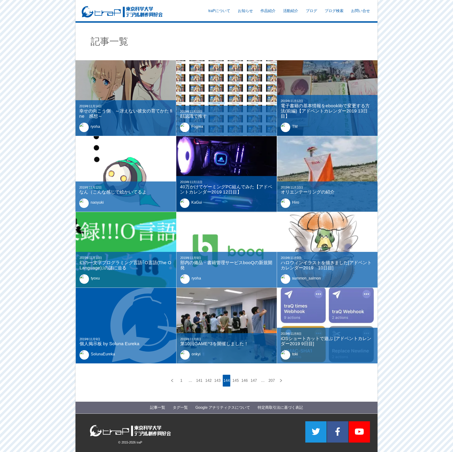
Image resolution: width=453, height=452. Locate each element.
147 (254, 381)
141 (199, 381)
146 (244, 381)
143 (217, 381)
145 (235, 381)
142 (208, 381)
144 (226, 381)
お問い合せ (360, 11)
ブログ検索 (334, 11)
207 (271, 381)
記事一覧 (157, 407)
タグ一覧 (180, 407)
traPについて (219, 11)
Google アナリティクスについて (222, 407)
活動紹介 (290, 11)
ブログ (311, 11)
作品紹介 (268, 11)
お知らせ (245, 11)
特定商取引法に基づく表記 (280, 407)
